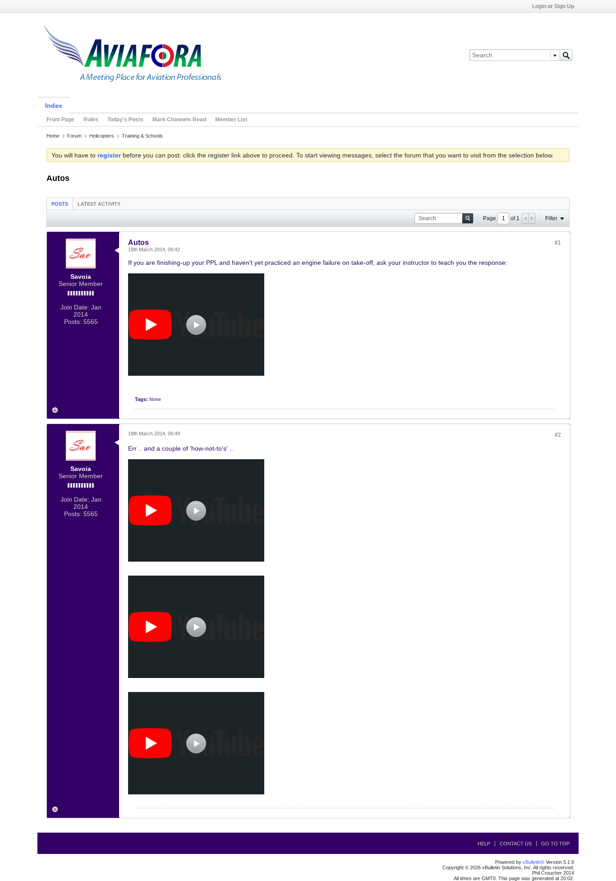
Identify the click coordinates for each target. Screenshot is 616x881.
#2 (558, 435)
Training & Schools (142, 135)
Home (53, 135)
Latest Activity (99, 204)
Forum (74, 135)
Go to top (555, 843)
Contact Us (516, 843)
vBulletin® (533, 862)
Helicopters (101, 135)
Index (53, 105)
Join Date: (74, 307)
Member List (231, 119)
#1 (558, 243)
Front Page (60, 119)
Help (484, 843)
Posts (59, 204)
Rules (90, 119)
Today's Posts (125, 119)
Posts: (73, 321)
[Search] (566, 55)
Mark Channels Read (179, 119)
